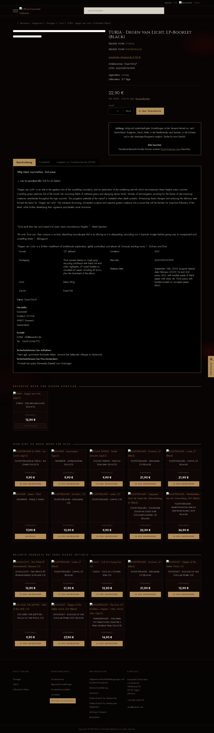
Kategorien (37, 23)
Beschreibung (24, 162)
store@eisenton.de (135, 707)
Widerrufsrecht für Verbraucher (103, 698)
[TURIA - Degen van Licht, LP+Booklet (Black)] (59, 31)
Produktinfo (44, 162)
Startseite (24, 23)
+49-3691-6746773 (135, 700)
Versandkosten (142, 98)
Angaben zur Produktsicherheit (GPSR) (76, 162)
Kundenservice (57, 679)
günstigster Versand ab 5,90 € (125, 57)
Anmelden (55, 694)
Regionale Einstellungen (61, 684)
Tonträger (17, 679)
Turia (130, 43)
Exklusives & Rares (21, 689)
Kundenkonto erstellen (60, 689)
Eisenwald (134, 49)
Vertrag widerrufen (62, 701)
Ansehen (30, 536)
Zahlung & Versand (97, 712)
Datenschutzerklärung (98, 687)
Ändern (197, 2)
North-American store (171, 149)
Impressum (93, 693)
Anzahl (111, 105)
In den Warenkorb (150, 111)
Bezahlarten (94, 717)
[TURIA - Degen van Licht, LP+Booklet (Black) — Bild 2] (27, 36)
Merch (16, 684)
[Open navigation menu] (15, 10)
